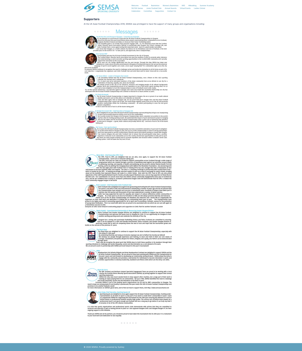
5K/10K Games (137, 8)
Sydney (121, 347)
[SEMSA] (101, 8)
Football (145, 5)
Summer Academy (207, 5)
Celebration (135, 11)
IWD (183, 5)
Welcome (134, 5)
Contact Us (171, 11)
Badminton (155, 5)
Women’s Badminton (170, 5)
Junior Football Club (153, 8)
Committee (148, 11)
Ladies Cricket (199, 8)
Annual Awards (171, 8)
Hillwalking (192, 5)
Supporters (159, 11)
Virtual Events (185, 8)
